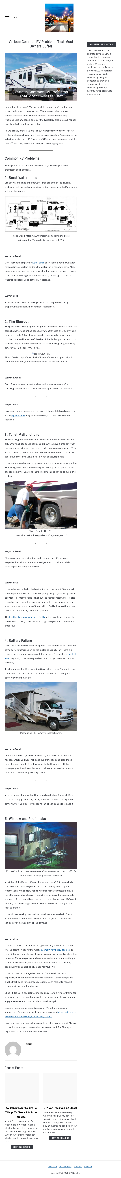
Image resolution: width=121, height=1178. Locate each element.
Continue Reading (21, 1147)
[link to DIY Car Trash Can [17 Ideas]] (60, 1088)
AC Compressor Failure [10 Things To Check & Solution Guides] (21, 1112)
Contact (78, 1166)
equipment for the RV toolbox (54, 949)
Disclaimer (52, 1166)
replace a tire (18, 415)
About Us (88, 1166)
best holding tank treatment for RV (27, 617)
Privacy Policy (65, 1166)
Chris (29, 1044)
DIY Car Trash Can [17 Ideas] (60, 1108)
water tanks (38, 262)
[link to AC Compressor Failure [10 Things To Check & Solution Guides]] (22, 1088)
